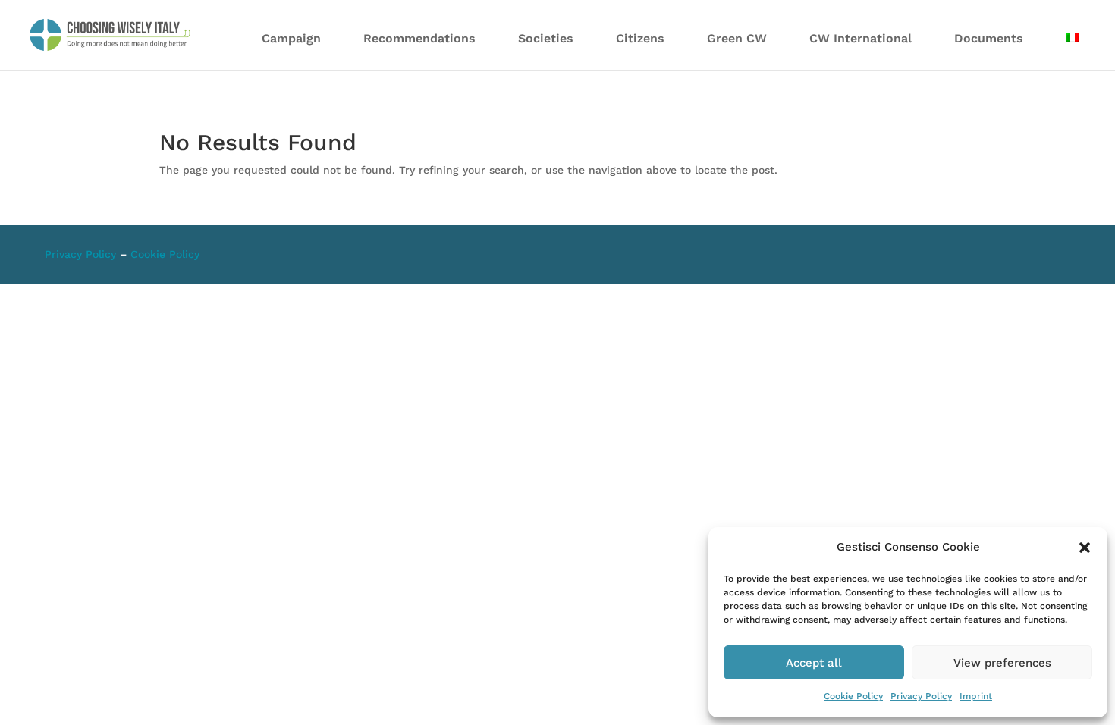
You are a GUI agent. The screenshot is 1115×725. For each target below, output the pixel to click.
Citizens (640, 38)
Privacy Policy (921, 696)
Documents (988, 38)
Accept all (814, 663)
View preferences (1002, 663)
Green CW (737, 38)
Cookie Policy (853, 696)
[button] (1084, 547)
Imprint (976, 696)
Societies (545, 38)
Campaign (291, 38)
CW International (860, 38)
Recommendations (419, 38)
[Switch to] (1072, 47)
